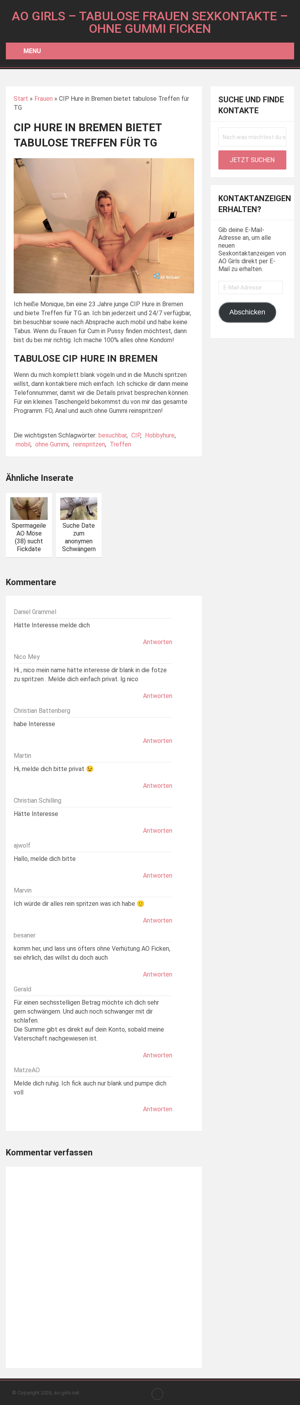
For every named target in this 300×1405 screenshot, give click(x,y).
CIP (135, 435)
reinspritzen (89, 444)
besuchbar (112, 435)
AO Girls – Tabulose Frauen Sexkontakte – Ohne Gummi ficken (150, 22)
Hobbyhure (160, 435)
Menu (32, 51)
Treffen (120, 444)
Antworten (157, 642)
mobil (23, 444)
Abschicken (247, 312)
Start (21, 98)
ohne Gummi (51, 444)
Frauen (43, 98)
